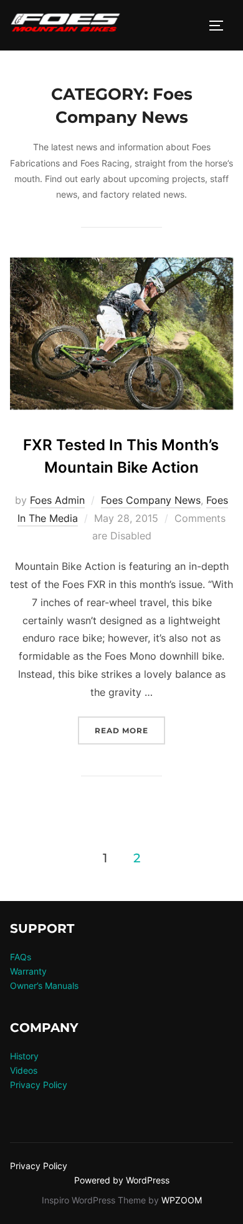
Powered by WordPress (121, 1180)
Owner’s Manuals (44, 985)
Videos (23, 1070)
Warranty (28, 971)
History (24, 1056)
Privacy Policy (38, 1084)
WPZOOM (181, 1200)
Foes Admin (57, 500)
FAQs (20, 957)
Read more (130, 730)
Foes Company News (151, 500)
